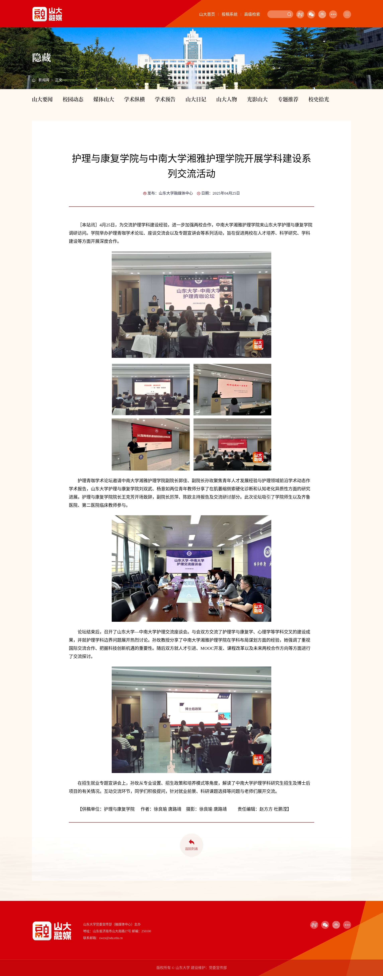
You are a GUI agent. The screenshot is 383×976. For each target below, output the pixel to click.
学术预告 (165, 99)
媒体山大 (103, 99)
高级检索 (252, 14)
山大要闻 (42, 99)
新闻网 (43, 80)
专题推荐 (288, 99)
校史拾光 (318, 99)
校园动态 (73, 99)
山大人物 (226, 99)
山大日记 (196, 99)
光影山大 (257, 99)
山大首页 (207, 14)
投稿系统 (230, 14)
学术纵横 (134, 99)
